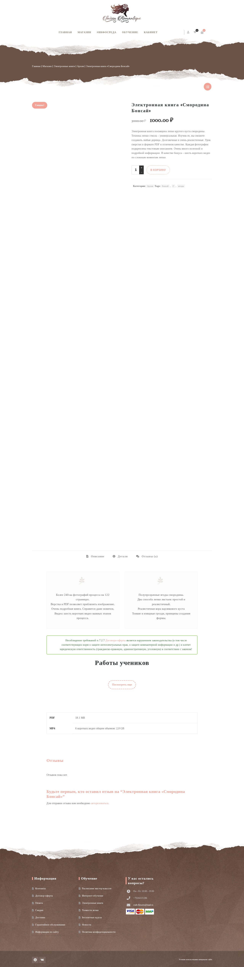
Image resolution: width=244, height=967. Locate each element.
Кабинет (151, 32)
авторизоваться (99, 803)
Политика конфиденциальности (99, 931)
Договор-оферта (44, 895)
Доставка (40, 917)
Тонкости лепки (90, 910)
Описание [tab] (97, 556)
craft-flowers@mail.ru (143, 905)
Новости (86, 924)
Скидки (39, 910)
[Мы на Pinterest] (35, 960)
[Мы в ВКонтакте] (42, 960)
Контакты (40, 888)
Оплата (39, 902)
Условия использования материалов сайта (195, 959)
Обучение (130, 32)
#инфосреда (106, 32)
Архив (80, 66)
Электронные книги (64, 66)
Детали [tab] (122, 556)
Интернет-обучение (92, 895)
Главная (65, 32)
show (207, 86)
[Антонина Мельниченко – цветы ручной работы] (122, 13)
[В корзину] (202, 32)
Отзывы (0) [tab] (149, 556)
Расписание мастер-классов (96, 888)
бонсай (165, 186)
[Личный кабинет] (188, 32)
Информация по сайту (47, 931)
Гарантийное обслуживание (50, 924)
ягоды (181, 186)
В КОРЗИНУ (158, 169)
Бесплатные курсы (92, 917)
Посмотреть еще (122, 684)
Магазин (84, 32)
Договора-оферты (115, 640)
